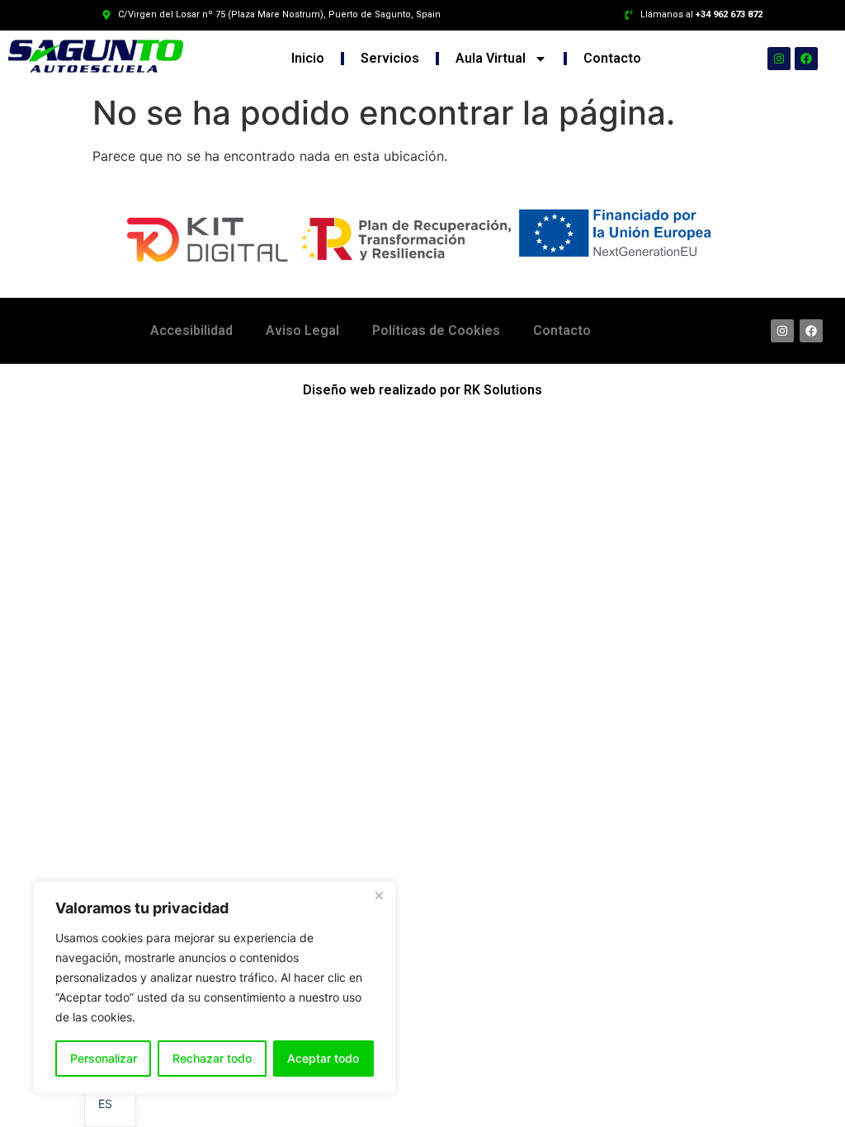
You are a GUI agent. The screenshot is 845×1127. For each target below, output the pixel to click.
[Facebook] (806, 58)
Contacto (612, 58)
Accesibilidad (191, 330)
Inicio (307, 58)
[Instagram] (779, 58)
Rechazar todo (212, 1058)
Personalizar (103, 1058)
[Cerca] (379, 895)
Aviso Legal (302, 330)
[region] (214, 987)
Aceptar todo (323, 1058)
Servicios (390, 58)
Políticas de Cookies (436, 330)
